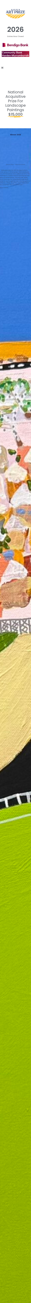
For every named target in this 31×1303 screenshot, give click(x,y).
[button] (2, 67)
